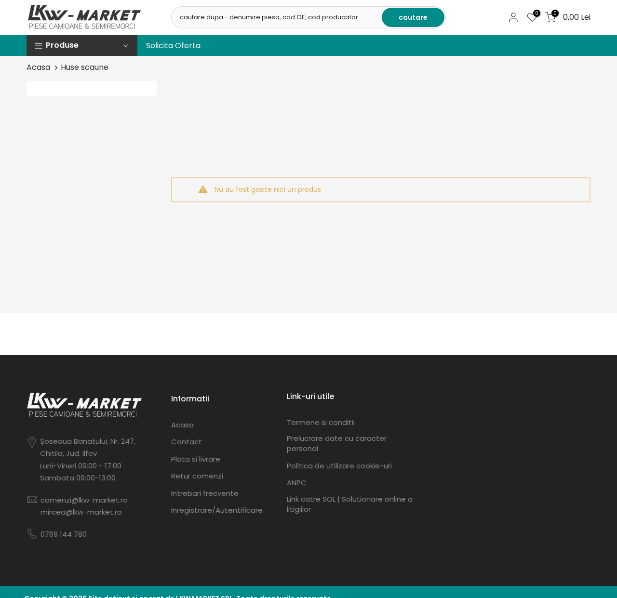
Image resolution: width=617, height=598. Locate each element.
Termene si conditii (321, 422)
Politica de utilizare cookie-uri (339, 466)
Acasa (38, 67)
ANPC (297, 483)
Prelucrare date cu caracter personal (337, 443)
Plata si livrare (195, 459)
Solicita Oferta (173, 45)
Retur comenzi (197, 476)
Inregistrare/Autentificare (217, 510)
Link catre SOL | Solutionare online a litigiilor (350, 504)
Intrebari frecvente (205, 493)
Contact (186, 442)
